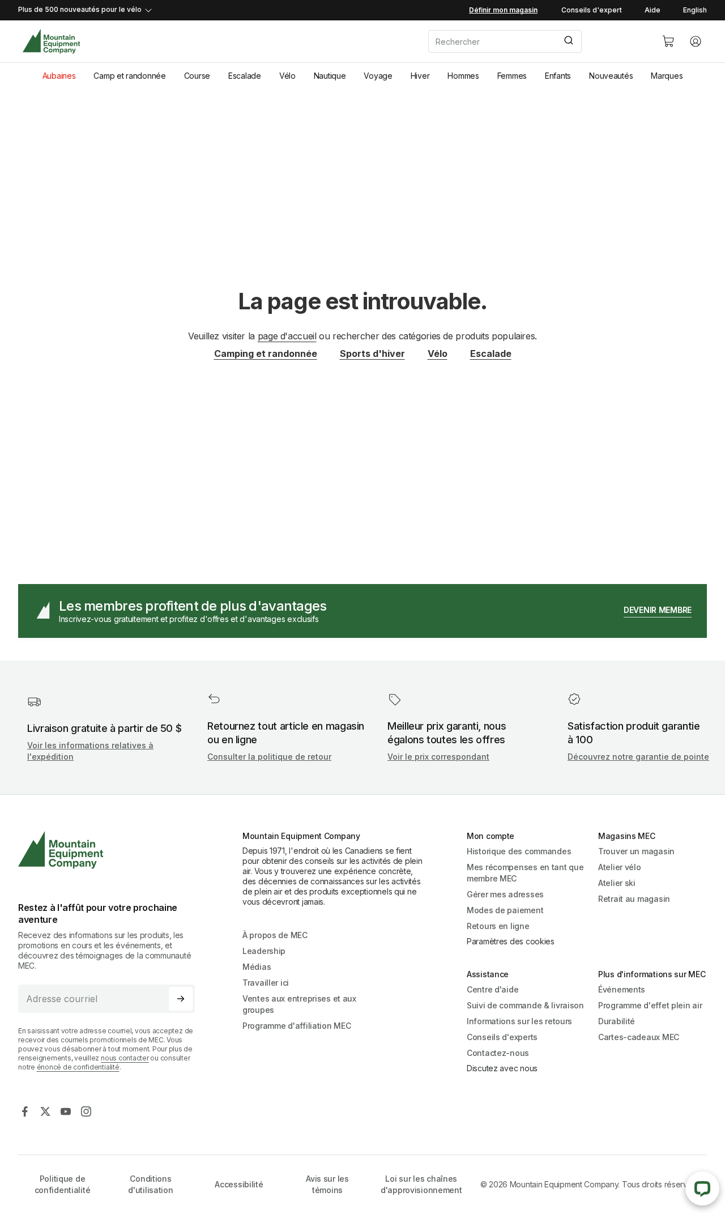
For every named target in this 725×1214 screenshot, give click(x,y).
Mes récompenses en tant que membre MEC (525, 872)
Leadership (263, 951)
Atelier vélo (619, 867)
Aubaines (59, 75)
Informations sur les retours (519, 1021)
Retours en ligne (498, 926)
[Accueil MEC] (51, 41)
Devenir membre (658, 610)
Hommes (463, 75)
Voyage (378, 75)
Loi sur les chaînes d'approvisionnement (421, 1184)
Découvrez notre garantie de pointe (638, 756)
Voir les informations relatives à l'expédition (90, 750)
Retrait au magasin (634, 899)
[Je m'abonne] (181, 999)
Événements (621, 989)
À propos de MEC (275, 935)
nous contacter (125, 1058)
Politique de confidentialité (63, 1184)
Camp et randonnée (129, 75)
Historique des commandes (519, 851)
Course (197, 75)
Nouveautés (611, 75)
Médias (256, 967)
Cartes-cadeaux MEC (638, 1037)
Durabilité (616, 1021)
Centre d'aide (492, 989)
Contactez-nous (498, 1053)
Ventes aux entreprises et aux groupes (299, 1004)
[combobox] (535, 41)
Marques (667, 75)
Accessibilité (239, 1184)
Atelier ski (617, 883)
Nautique (330, 75)
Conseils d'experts (502, 1037)
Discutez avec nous (502, 1068)
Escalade (244, 75)
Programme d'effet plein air (650, 1005)
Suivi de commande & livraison (525, 1005)
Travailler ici (265, 982)
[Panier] (668, 41)
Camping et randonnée (265, 353)
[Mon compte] (695, 41)
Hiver (420, 75)
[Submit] (568, 41)
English (695, 10)
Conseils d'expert (591, 10)
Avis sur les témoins (327, 1184)
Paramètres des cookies (511, 941)
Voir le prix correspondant (438, 756)
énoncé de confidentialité (78, 1067)
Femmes (512, 75)
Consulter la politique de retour (269, 756)
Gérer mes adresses (505, 894)
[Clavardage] (702, 1189)
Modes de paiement (505, 910)
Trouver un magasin (636, 851)
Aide (652, 10)
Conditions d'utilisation (150, 1184)
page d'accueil (287, 336)
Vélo (287, 75)
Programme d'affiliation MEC (296, 1025)
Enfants (558, 75)
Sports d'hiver (372, 353)
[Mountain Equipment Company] (111, 850)
